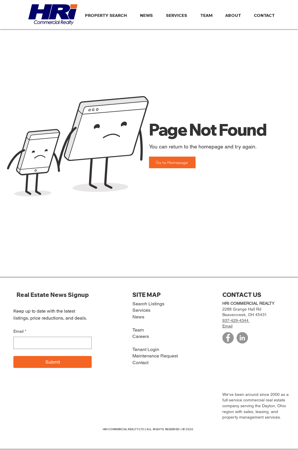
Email (19, 331)
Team (138, 330)
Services (141, 310)
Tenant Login (145, 349)
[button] (235, 15)
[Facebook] (228, 337)
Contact (140, 362)
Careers (140, 336)
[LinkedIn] (242, 337)
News (138, 317)
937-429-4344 (236, 320)
